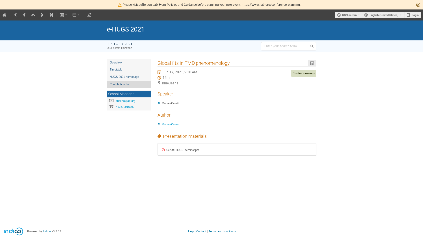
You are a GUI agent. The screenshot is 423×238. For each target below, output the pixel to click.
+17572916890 (125, 107)
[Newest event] (50, 14)
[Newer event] (42, 14)
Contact (201, 231)
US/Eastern (349, 15)
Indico (47, 231)
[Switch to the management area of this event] (89, 14)
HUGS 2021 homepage (124, 76)
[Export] (64, 14)
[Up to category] (33, 14)
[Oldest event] (15, 14)
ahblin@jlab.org (125, 101)
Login (415, 15)
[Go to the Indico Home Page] (4, 14)
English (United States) (384, 15)
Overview (116, 62)
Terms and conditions (222, 231)
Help (191, 231)
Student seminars (304, 73)
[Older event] (24, 14)
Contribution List (120, 84)
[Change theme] (76, 14)
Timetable (116, 69)
